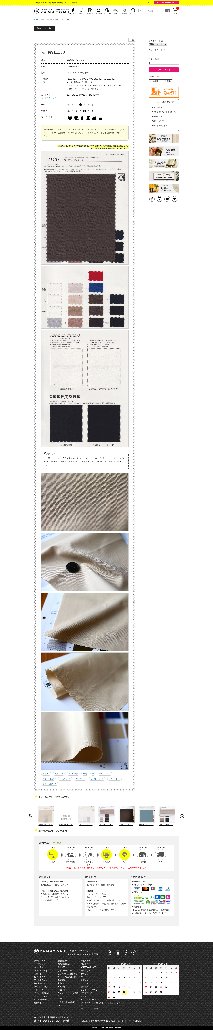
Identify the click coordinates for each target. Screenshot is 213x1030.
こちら (98, 910)
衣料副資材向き (64, 964)
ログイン (149, 3)
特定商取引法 (86, 993)
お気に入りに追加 (158, 76)
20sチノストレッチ (126, 825)
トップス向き (65, 779)
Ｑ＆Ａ (83, 996)
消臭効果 (61, 980)
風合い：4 (59, 774)
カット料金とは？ (48, 98)
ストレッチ (73, 774)
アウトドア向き (40, 980)
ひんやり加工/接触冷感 (67, 974)
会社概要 (84, 987)
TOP (36, 19)
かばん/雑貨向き (50, 784)
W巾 (59, 1005)
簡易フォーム (86, 970)
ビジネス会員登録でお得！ (166, 2)
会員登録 (84, 983)
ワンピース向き (97, 779)
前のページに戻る (44, 28)
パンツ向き (80, 779)
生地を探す (85, 961)
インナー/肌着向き (42, 993)
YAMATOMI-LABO (89, 967)
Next (182, 817)
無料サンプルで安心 (89, 1008)
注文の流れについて (161, 107)
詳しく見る (57, 843)
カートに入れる (163, 69)
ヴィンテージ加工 (65, 970)
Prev (30, 817)
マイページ (85, 977)
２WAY (61, 999)
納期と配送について (161, 117)
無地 (85, 774)
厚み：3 (46, 774)
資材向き (38, 1002)
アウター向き (48, 779)
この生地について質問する (161, 81)
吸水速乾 (61, 987)
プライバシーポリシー (90, 990)
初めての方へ (86, 964)
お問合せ (84, 974)
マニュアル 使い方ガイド (92, 999)
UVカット (62, 990)
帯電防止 (61, 983)
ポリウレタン (104, 774)
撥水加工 (61, 967)
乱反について (158, 121)
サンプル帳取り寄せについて (164, 112)
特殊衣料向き (39, 983)
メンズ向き (38, 990)
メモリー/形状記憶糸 (66, 1002)
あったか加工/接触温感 (67, 977)
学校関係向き (63, 961)
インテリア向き (40, 996)
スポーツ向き (39, 977)
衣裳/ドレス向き (41, 987)
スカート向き (114, 779)
